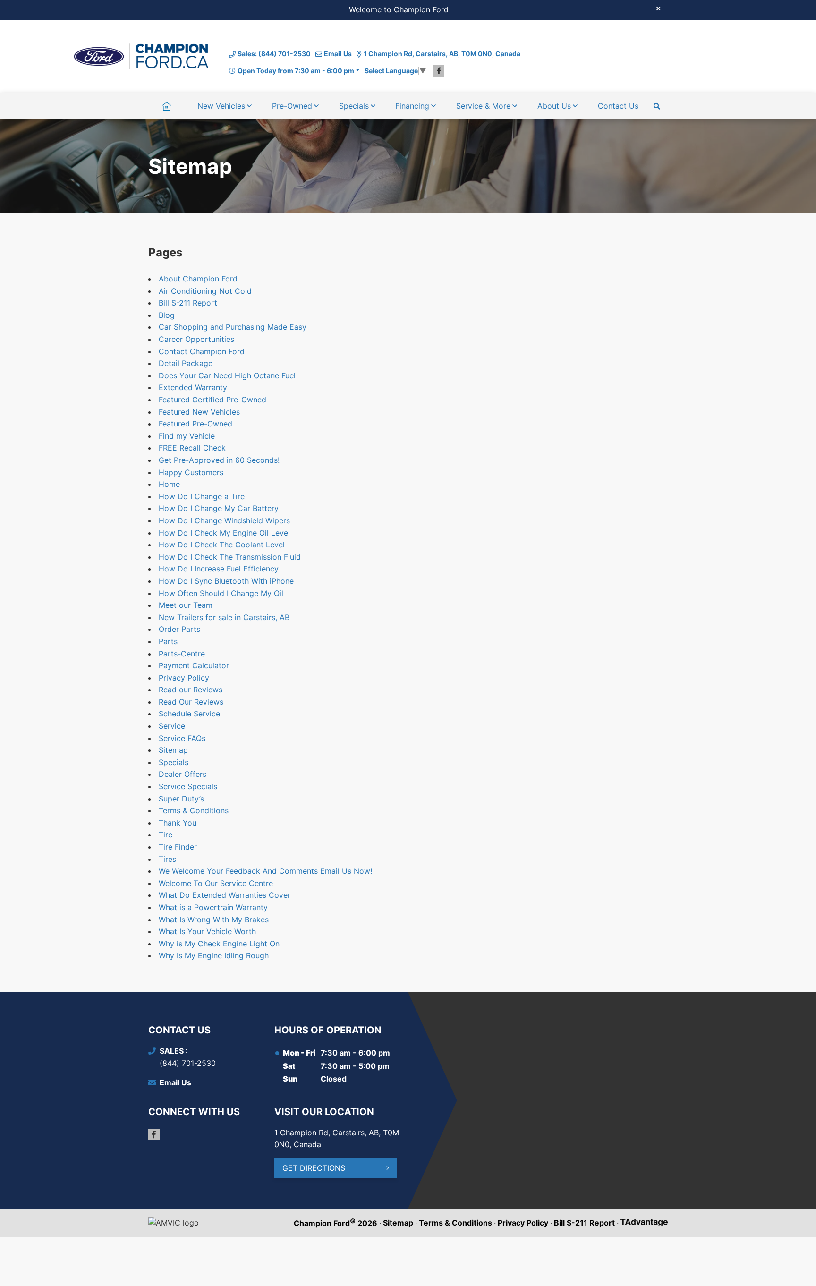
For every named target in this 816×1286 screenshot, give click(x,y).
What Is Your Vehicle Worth (207, 931)
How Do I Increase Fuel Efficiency (219, 568)
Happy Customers (191, 472)
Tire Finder (178, 847)
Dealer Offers (182, 774)
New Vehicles (221, 106)
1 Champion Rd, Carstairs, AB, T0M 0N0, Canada (442, 54)
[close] (658, 8)
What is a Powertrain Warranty (213, 907)
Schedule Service (189, 713)
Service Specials (188, 786)
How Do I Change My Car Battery (219, 508)
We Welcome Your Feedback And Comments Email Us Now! (265, 871)
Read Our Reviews (191, 702)
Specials (354, 106)
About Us (554, 106)
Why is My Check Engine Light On (219, 943)
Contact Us (618, 106)
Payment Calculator (194, 665)
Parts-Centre (182, 653)
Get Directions (313, 1168)
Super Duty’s (181, 798)
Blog (167, 315)
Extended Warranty (193, 387)
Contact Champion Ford (202, 351)
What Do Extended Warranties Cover (224, 895)
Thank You (177, 822)
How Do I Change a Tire (202, 496)
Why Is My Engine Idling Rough (214, 955)
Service (172, 726)
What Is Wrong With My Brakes (214, 919)
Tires (167, 859)
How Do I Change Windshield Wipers (224, 520)
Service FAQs (182, 738)
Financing (412, 106)
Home (166, 106)
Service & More (483, 106)
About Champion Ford (198, 278)
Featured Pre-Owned (195, 423)
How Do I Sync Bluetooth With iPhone (226, 581)
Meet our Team (185, 605)
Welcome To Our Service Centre (216, 883)
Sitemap (173, 750)
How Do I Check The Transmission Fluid (230, 557)
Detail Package (185, 363)
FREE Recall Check (192, 447)
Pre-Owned (292, 106)
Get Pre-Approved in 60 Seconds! (219, 460)
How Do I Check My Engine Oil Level (224, 532)
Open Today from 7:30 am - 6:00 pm (296, 71)
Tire (165, 834)
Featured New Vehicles (199, 412)
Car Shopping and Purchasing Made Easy (232, 327)
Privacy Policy (184, 677)
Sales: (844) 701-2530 (274, 54)
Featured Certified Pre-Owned (212, 399)
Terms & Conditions (194, 810)
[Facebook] (438, 71)
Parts (168, 641)
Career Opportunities (196, 339)
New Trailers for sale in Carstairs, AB (224, 617)
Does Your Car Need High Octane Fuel (227, 375)
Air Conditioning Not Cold (205, 291)
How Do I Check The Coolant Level (222, 544)
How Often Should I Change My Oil (221, 593)
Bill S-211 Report (188, 302)
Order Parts (179, 629)
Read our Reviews (190, 689)
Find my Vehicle (187, 436)
